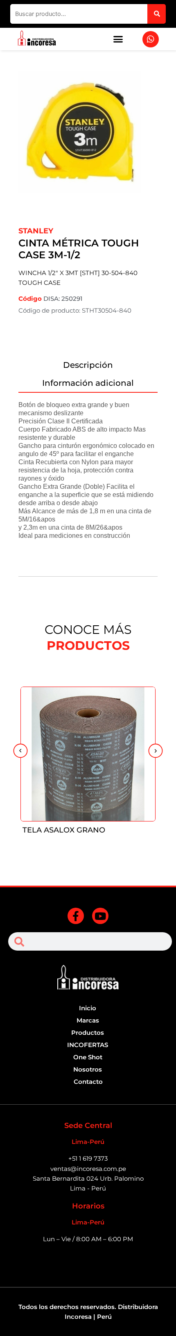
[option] (88, 142)
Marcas (88, 1020)
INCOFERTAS (87, 1045)
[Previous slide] (20, 751)
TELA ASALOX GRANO (64, 830)
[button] (118, 39)
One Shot (87, 1057)
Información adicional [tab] (88, 383)
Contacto (88, 1081)
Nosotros (87, 1069)
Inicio (87, 1008)
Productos (87, 1032)
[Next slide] (155, 751)
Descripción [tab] (88, 365)
